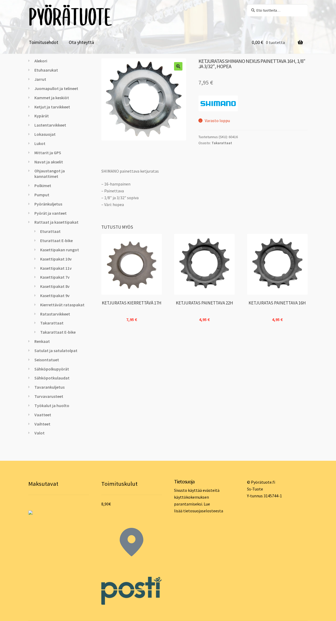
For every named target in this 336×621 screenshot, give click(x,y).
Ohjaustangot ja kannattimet (49, 173)
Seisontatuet (46, 359)
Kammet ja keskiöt (51, 97)
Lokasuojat (45, 134)
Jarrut (40, 79)
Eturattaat (50, 231)
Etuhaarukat (46, 70)
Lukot (39, 143)
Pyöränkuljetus (48, 204)
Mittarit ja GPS (47, 152)
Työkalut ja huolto (51, 405)
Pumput (41, 194)
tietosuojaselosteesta (203, 510)
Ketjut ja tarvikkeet (52, 106)
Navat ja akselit (48, 161)
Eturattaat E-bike (56, 240)
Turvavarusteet (48, 396)
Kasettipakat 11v (56, 268)
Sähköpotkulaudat (52, 377)
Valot (39, 432)
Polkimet (42, 185)
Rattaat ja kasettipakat (56, 222)
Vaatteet (42, 414)
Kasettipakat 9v (55, 295)
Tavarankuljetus (49, 387)
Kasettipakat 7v (55, 277)
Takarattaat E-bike (58, 332)
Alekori (40, 60)
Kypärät (41, 115)
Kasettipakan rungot (59, 249)
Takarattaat (222, 143)
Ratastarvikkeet (55, 314)
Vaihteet (42, 424)
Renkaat (42, 341)
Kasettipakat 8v (55, 286)
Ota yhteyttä (81, 42)
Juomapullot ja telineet (56, 88)
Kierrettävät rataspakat (62, 304)
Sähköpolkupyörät (51, 369)
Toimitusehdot (43, 42)
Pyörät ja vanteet (50, 213)
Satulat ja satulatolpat (55, 350)
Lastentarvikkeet (50, 125)
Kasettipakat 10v (56, 259)
